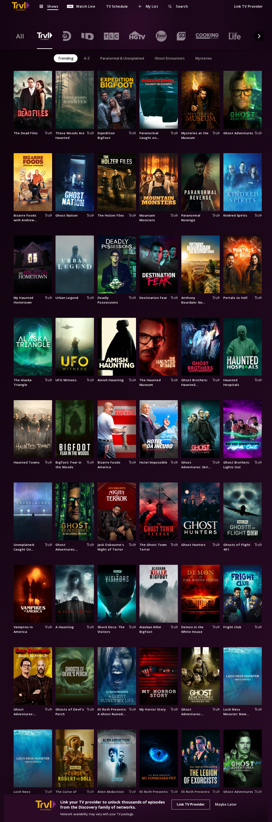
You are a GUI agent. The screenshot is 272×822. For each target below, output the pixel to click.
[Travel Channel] (23, 6)
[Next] (259, 36)
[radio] (20, 36)
